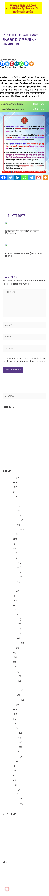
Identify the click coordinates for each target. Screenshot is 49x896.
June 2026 (8, 487)
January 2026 (10, 510)
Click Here (38, 104)
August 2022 (9, 704)
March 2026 (9, 501)
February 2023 (10, 676)
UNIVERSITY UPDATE (13, 451)
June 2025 (8, 544)
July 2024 (8, 596)
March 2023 (9, 671)
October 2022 (10, 695)
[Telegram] (31, 177)
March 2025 (9, 558)
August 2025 (9, 534)
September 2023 (11, 643)
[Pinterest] (12, 63)
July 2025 (8, 539)
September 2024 (11, 586)
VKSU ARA (8, 456)
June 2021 (8, 771)
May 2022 (8, 718)
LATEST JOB (9, 432)
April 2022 (8, 723)
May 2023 (8, 662)
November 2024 (11, 577)
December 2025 (11, 515)
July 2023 (8, 652)
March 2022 (9, 728)
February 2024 (10, 619)
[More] (31, 63)
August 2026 (9, 477)
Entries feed (9, 873)
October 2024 (10, 581)
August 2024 (9, 591)
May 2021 (7, 775)
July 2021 (7, 766)
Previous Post (25, 186)
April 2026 (8, 496)
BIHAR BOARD (30, 49)
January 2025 (10, 567)
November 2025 (11, 520)
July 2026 (8, 482)
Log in (6, 868)
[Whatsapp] (21, 63)
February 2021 (10, 789)
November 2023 (11, 633)
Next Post (25, 193)
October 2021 (9, 752)
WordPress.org (10, 882)
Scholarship (9, 447)
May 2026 (8, 492)
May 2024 (8, 605)
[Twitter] (7, 63)
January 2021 (9, 794)
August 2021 (9, 761)
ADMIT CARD (9, 418)
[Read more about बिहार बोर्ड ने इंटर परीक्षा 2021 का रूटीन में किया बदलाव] (24, 224)
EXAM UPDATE (10, 428)
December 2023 (11, 629)
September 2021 (11, 756)
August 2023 (9, 648)
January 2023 (10, 681)
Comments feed (11, 878)
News (5, 437)
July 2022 (8, 709)
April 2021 (8, 780)
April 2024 (8, 610)
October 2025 (10, 525)
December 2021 (11, 742)
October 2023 (10, 638)
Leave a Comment (12, 49)
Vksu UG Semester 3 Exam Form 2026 (22, 820)
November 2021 (11, 747)
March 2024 (9, 614)
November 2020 (11, 804)
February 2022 (10, 733)
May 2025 (8, 548)
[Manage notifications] (7, 889)
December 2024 (11, 572)
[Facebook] (2, 63)
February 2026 (10, 506)
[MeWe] (16, 63)
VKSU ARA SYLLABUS (13, 461)
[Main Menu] (24, 21)
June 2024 (8, 600)
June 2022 (8, 714)
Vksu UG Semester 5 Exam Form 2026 (22, 825)
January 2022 (10, 737)
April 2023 (8, 667)
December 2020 (11, 799)
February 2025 (10, 562)
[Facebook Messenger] (26, 63)
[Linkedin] (17, 177)
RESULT (7, 442)
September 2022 (11, 700)
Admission (8, 413)
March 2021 (9, 785)
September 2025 (11, 529)
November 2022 (11, 690)
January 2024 (10, 624)
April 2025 (8, 553)
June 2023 (8, 657)
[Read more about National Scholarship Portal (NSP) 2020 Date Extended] (24, 247)
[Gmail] (38, 177)
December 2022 (11, 685)
